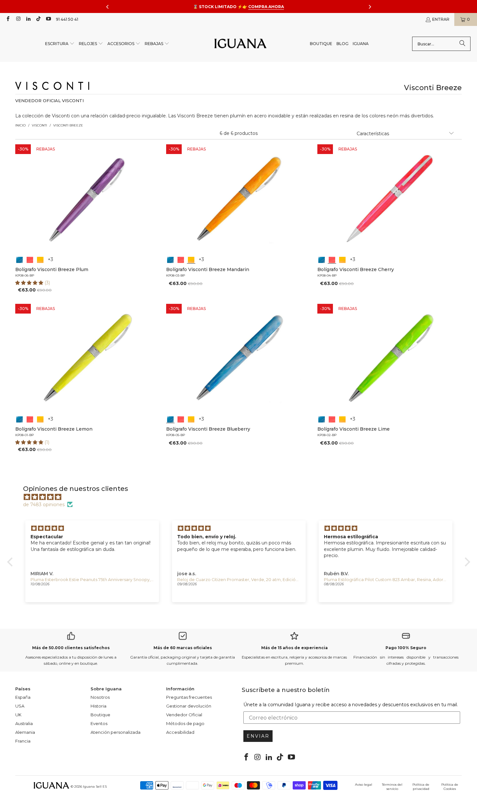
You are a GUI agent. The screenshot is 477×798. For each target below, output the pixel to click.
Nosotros (100, 697)
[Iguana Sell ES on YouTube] (48, 19)
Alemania (25, 732)
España (23, 697)
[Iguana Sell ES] (240, 44)
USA (19, 706)
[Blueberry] (19, 259)
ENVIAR (258, 736)
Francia (23, 741)
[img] (242, 497)
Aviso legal (363, 784)
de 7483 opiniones (44, 504)
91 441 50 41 (67, 19)
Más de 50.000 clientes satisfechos (71, 647)
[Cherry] (30, 259)
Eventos (99, 723)
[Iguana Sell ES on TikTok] (38, 19)
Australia (24, 723)
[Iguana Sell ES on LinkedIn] (28, 19)
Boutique (100, 714)
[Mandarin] (40, 259)
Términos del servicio (392, 786)
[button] (60, 44)
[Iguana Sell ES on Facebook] (7, 19)
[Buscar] (462, 44)
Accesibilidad (180, 732)
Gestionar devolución (188, 706)
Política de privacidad (420, 786)
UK (18, 714)
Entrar (440, 19)
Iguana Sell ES (95, 786)
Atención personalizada (116, 732)
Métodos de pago (185, 723)
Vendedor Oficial (184, 714)
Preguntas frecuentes (189, 697)
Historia (98, 706)
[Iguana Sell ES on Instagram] (17, 19)
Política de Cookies (449, 786)
